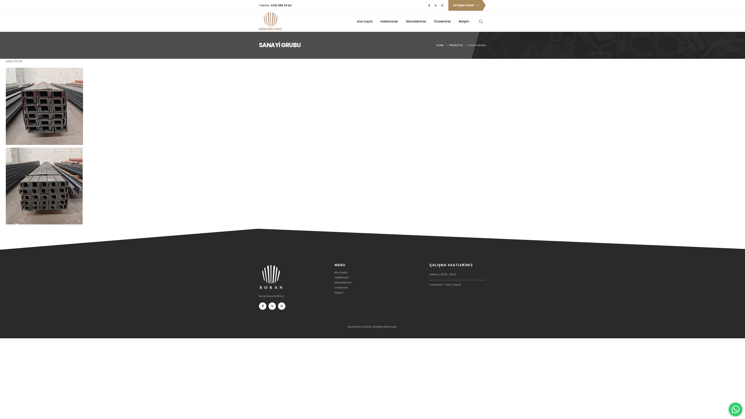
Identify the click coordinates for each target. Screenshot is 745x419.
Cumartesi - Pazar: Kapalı (445, 284)
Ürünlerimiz (442, 21)
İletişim (464, 21)
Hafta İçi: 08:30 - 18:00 (442, 274)
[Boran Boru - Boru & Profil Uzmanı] (270, 21)
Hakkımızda (389, 21)
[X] (435, 5)
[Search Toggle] (481, 21)
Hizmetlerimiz (416, 21)
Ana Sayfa (364, 21)
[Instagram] (442, 5)
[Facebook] (429, 5)
